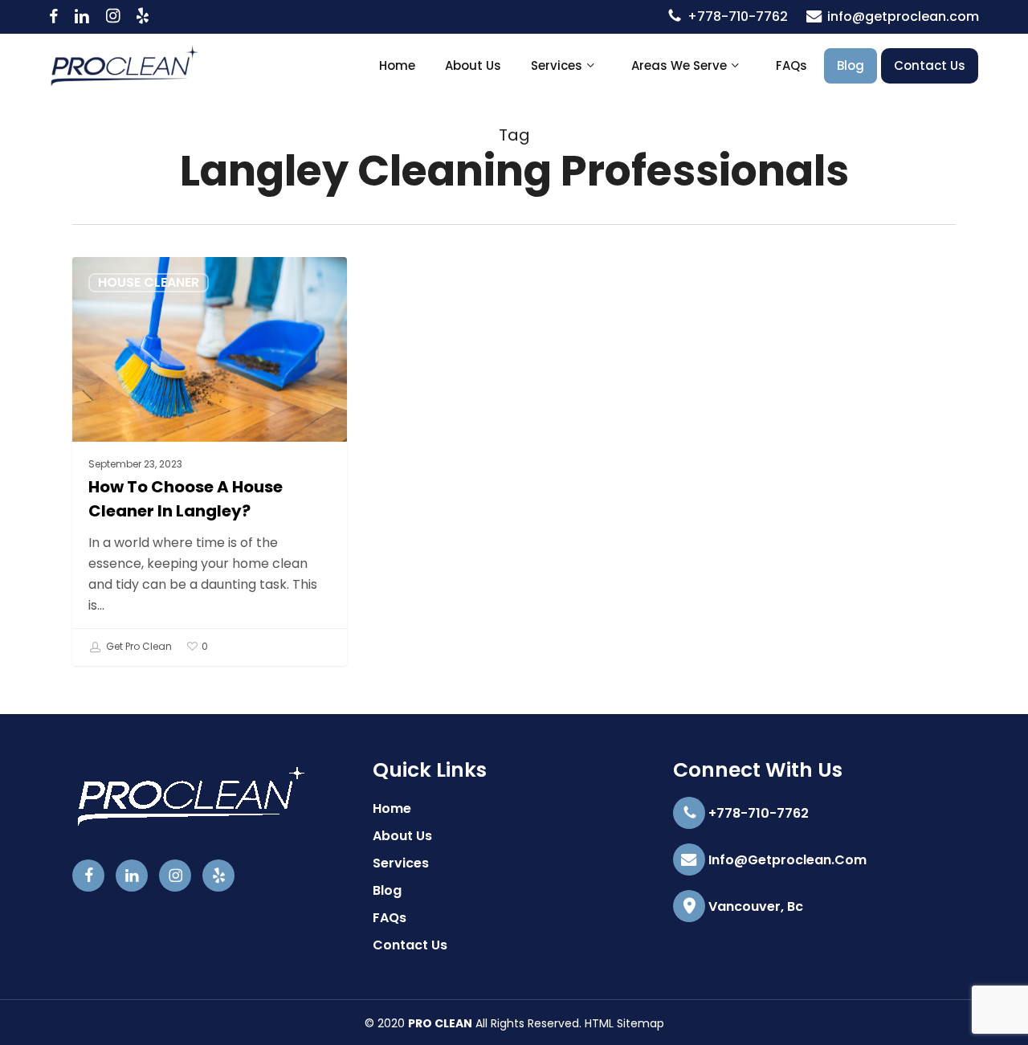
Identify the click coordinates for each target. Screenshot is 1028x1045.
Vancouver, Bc (754, 906)
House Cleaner (148, 282)
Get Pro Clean (138, 646)
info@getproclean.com (786, 860)
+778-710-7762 (757, 813)
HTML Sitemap (624, 1023)
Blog (387, 890)
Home (392, 808)
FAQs (389, 917)
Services (401, 863)
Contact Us (410, 945)
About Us (402, 836)
